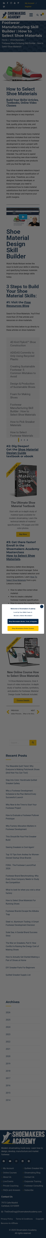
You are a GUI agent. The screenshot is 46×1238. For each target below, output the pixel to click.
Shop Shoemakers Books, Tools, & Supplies (23, 621)
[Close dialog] (41, 606)
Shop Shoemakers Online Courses (23, 628)
